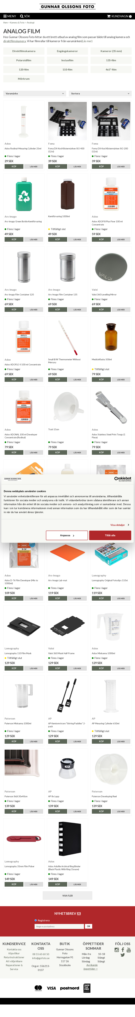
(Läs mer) (87, 41)
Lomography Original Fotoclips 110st (110, 580)
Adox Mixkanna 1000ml (103, 653)
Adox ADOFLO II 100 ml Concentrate (23, 364)
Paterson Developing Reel (104, 796)
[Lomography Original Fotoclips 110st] (111, 553)
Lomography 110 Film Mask (18, 653)
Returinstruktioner (14, 957)
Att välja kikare (14, 961)
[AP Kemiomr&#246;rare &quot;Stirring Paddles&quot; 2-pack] (67, 696)
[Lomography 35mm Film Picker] (24, 839)
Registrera (44, 920)
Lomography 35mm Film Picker (19, 866)
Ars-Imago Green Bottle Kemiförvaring (23, 221)
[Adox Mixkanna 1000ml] (111, 626)
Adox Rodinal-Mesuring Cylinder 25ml (23, 148)
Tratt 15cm (53, 429)
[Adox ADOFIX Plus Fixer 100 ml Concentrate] (111, 194)
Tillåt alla (110, 535)
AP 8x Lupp (53, 796)
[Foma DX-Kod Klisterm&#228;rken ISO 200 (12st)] (111, 121)
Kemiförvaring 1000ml (59, 216)
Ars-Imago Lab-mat (57, 580)
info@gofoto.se (41, 958)
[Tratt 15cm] (67, 407)
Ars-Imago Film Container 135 (62, 294)
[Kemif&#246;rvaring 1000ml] (67, 194)
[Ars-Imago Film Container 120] (24, 267)
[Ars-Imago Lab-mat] (67, 553)
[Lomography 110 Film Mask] (24, 626)
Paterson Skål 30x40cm (16, 796)
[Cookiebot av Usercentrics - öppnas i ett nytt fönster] (116, 479)
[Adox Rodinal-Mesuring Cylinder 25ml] (24, 121)
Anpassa (65, 535)
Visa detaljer (117, 524)
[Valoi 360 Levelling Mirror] (111, 267)
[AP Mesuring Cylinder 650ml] (111, 696)
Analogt (30, 22)
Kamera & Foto (17, 22)
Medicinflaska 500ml (102, 359)
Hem (5, 22)
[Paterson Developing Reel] (111, 769)
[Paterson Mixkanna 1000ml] (24, 696)
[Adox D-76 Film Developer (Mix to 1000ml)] (24, 553)
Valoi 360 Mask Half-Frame (61, 653)
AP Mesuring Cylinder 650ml (105, 723)
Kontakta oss (14, 949)
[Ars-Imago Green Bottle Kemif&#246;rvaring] (24, 194)
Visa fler (67, 895)
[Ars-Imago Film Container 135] (67, 267)
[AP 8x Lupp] (67, 769)
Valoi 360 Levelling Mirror (104, 294)
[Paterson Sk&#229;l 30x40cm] (24, 769)
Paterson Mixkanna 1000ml (18, 723)
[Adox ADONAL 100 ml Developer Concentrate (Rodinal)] (24, 407)
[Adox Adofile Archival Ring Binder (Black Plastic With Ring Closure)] (67, 839)
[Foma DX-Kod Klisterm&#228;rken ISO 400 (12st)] (67, 121)
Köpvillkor (14, 953)
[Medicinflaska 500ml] (111, 337)
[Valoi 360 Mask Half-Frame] (67, 626)
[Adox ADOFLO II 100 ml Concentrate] (24, 337)
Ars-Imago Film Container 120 (19, 294)
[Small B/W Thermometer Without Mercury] (67, 337)
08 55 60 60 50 (40, 954)
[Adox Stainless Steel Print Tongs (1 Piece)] (111, 407)
